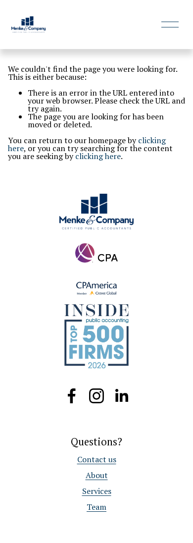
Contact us (96, 459)
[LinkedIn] (121, 396)
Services (96, 491)
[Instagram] (96, 396)
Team (96, 507)
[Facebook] (72, 396)
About (97, 475)
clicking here (98, 156)
